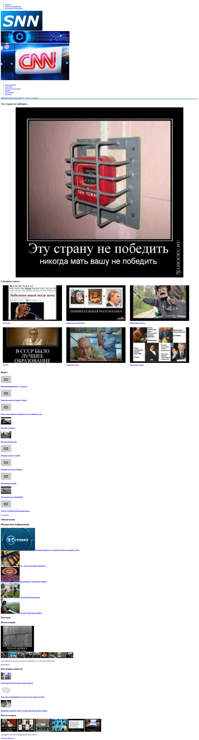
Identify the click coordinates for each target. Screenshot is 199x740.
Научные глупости (8, 428)
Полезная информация (13, 6)
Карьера (8, 90)
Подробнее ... (5, 515)
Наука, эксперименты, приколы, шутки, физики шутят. (21, 414)
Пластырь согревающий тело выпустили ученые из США (22, 697)
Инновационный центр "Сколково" (14, 386)
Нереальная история (8, 483)
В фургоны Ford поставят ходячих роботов (17, 683)
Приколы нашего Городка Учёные (14, 400)
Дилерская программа (13, 89)
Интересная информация (14, 8)
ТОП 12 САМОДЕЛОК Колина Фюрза (15, 511)
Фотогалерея (9, 92)
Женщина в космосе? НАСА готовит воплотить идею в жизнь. (24, 711)
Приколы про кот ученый (10, 455)
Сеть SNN (8, 87)
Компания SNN (10, 85)
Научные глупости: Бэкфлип (11, 469)
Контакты (8, 94)
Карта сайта (5, 664)
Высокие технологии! (9, 442)
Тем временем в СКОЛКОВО (12, 497)
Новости (8, 4)
